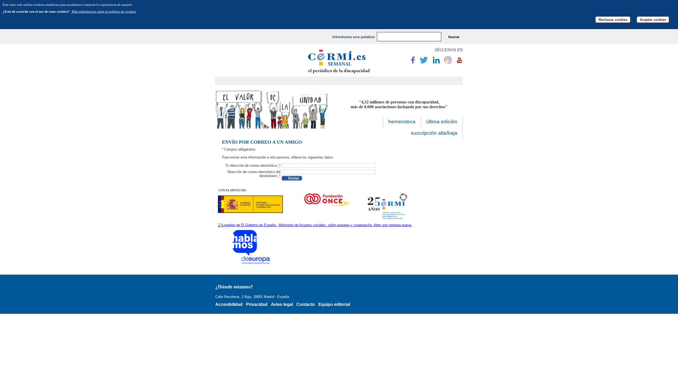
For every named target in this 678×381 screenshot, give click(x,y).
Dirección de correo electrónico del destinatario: (254, 174)
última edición (441, 121)
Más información (103, 11)
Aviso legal (282, 304)
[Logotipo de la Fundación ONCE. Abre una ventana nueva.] (326, 200)
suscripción (434, 133)
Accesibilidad (229, 304)
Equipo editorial (334, 304)
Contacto (305, 304)
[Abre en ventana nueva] (413, 62)
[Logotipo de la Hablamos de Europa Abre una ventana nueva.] (252, 247)
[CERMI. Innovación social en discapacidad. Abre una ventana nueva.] (388, 206)
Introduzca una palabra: (354, 37)
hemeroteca (402, 121)
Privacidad (256, 304)
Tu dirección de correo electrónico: (252, 165)
